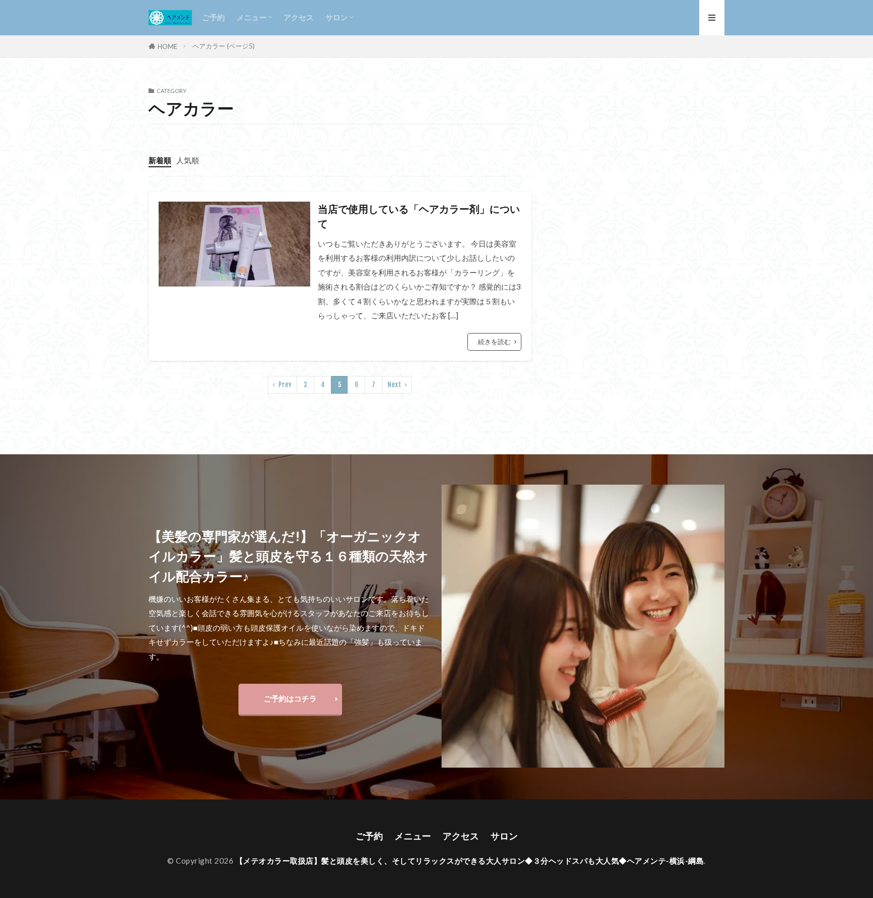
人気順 (187, 160)
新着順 (160, 160)
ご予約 (213, 17)
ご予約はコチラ (290, 698)
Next (394, 385)
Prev (285, 385)
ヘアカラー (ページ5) (223, 46)
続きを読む (494, 342)
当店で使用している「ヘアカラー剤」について (419, 216)
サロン (336, 17)
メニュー (251, 17)
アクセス (298, 17)
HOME (167, 46)
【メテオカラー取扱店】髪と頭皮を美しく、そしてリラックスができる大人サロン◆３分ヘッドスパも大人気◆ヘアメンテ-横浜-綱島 (469, 860)
